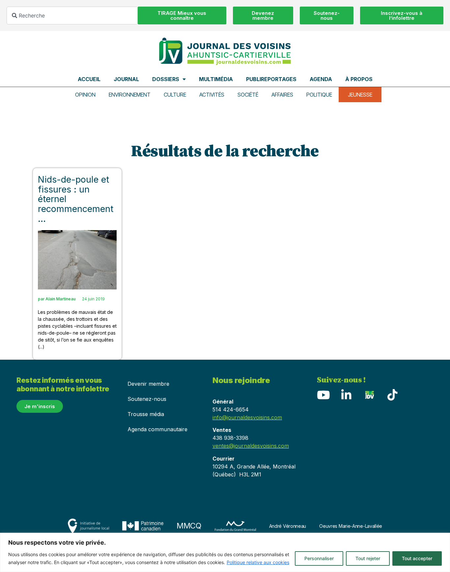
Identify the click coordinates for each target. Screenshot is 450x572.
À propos (359, 79)
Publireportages (271, 79)
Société (248, 94)
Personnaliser (319, 558)
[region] (225, 552)
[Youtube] (323, 394)
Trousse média (145, 414)
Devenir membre (148, 383)
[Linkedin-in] (346, 394)
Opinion (85, 94)
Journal (126, 79)
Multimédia (216, 79)
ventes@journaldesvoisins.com (250, 445)
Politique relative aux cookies (258, 562)
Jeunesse (360, 94)
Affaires (282, 94)
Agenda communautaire (157, 429)
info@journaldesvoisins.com (247, 417)
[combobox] (72, 15)
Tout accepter (417, 558)
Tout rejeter (367, 558)
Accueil (89, 79)
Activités (211, 94)
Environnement (130, 94)
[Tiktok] (392, 394)
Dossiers (165, 79)
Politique (319, 94)
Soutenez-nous (146, 399)
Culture (175, 94)
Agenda (321, 79)
